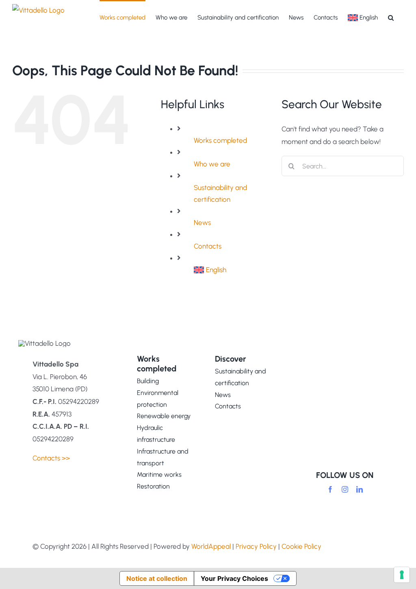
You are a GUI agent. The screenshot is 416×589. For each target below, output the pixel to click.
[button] (391, 17)
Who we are (212, 164)
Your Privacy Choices (234, 578)
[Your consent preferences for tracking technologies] (402, 574)
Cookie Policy (301, 546)
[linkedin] (359, 489)
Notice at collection (156, 578)
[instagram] (345, 489)
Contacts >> (51, 458)
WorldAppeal (211, 546)
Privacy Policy (256, 546)
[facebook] (330, 489)
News (202, 222)
